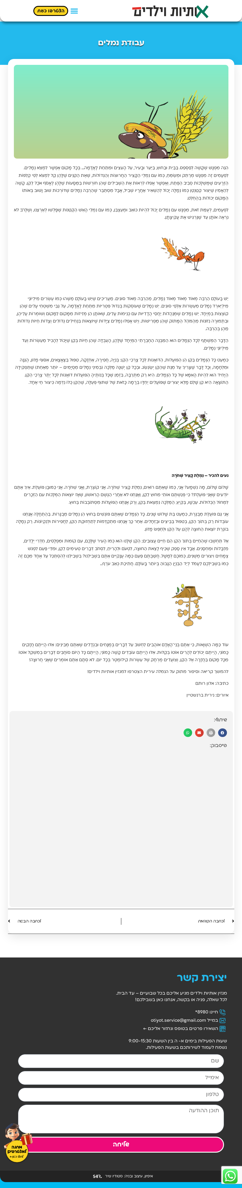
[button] (74, 11)
